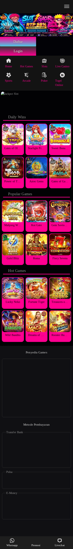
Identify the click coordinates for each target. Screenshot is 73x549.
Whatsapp (12, 545)
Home (8, 66)
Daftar (18, 41)
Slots (44, 66)
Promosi (36, 545)
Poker (44, 80)
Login (18, 51)
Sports (8, 80)
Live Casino (62, 66)
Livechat (60, 545)
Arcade (26, 80)
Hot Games (26, 66)
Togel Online (59, 83)
